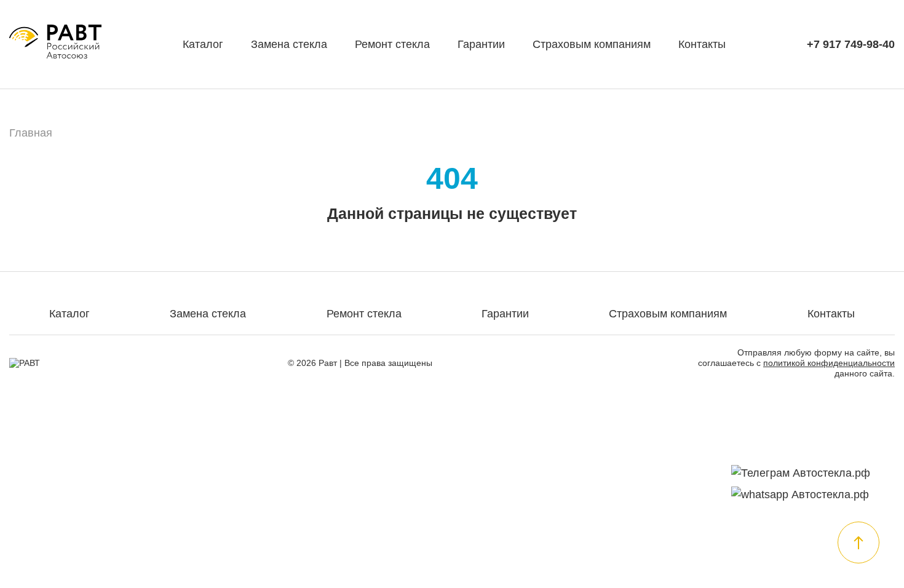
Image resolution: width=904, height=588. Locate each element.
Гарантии (481, 44)
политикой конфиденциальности (829, 363)
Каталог (203, 44)
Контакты (702, 44)
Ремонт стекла (392, 44)
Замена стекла (289, 44)
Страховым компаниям (592, 44)
